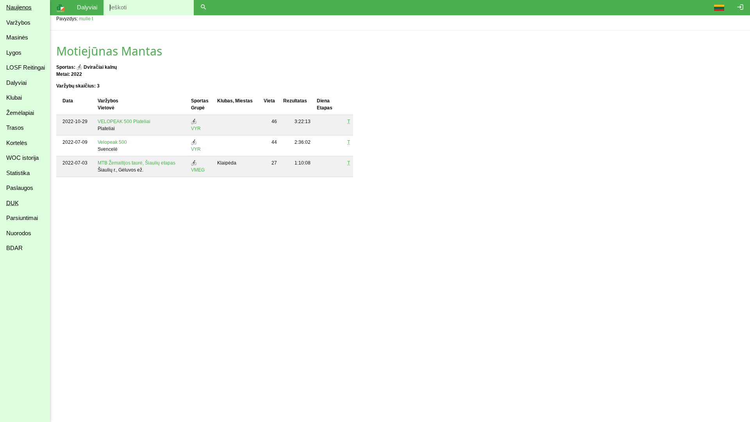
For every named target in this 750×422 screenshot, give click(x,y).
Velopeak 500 (112, 142)
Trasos (15, 127)
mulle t (86, 18)
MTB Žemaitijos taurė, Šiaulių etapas (136, 163)
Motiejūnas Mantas (109, 51)
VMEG (198, 170)
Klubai (14, 97)
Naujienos (19, 7)
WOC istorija (22, 157)
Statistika (18, 173)
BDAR (14, 248)
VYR (196, 128)
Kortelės (16, 142)
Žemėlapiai (20, 112)
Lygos (13, 52)
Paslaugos (19, 187)
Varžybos (18, 22)
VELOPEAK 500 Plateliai (124, 121)
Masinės (17, 37)
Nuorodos (18, 233)
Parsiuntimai (22, 218)
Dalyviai (16, 82)
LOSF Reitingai (25, 67)
